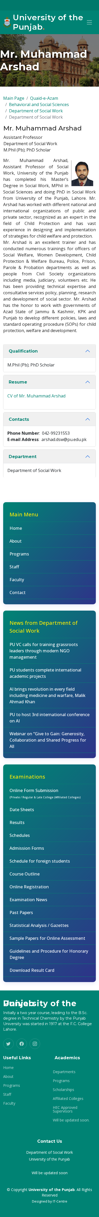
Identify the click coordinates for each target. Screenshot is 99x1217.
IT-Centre (60, 1201)
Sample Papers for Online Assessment (47, 938)
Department (22, 456)
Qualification (23, 351)
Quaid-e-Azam (44, 98)
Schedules (20, 835)
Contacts (19, 419)
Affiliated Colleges (68, 1098)
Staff (14, 567)
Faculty (17, 580)
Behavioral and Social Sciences (39, 104)
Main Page (13, 98)
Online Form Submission (45, 793)
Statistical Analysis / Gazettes (39, 925)
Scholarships (63, 1090)
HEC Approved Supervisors (65, 1109)
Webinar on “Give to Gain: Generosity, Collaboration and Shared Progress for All (48, 740)
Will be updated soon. (71, 1120)
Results (17, 822)
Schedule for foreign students (40, 861)
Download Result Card (32, 970)
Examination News (28, 900)
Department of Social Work (36, 111)
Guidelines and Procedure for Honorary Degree (49, 954)
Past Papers (21, 912)
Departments (64, 1072)
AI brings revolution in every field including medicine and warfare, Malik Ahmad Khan (48, 695)
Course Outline (25, 874)
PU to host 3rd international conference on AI (49, 718)
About (16, 541)
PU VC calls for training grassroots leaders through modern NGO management (44, 651)
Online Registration (29, 887)
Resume (18, 382)
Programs (19, 554)
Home (16, 528)
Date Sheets (22, 809)
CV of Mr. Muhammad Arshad (36, 396)
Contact (18, 592)
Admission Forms (27, 848)
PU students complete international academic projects (45, 673)
